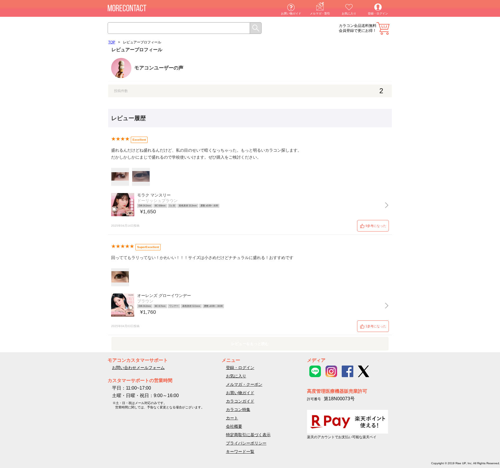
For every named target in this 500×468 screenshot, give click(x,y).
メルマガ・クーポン (244, 384)
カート (382, 28)
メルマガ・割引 (320, 13)
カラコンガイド (240, 401)
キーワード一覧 (240, 451)
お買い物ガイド (291, 13)
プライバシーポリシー (246, 443)
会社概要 (234, 426)
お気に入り (349, 13)
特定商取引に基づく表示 (248, 434)
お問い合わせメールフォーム (138, 367)
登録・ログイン (378, 13)
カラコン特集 (238, 409)
